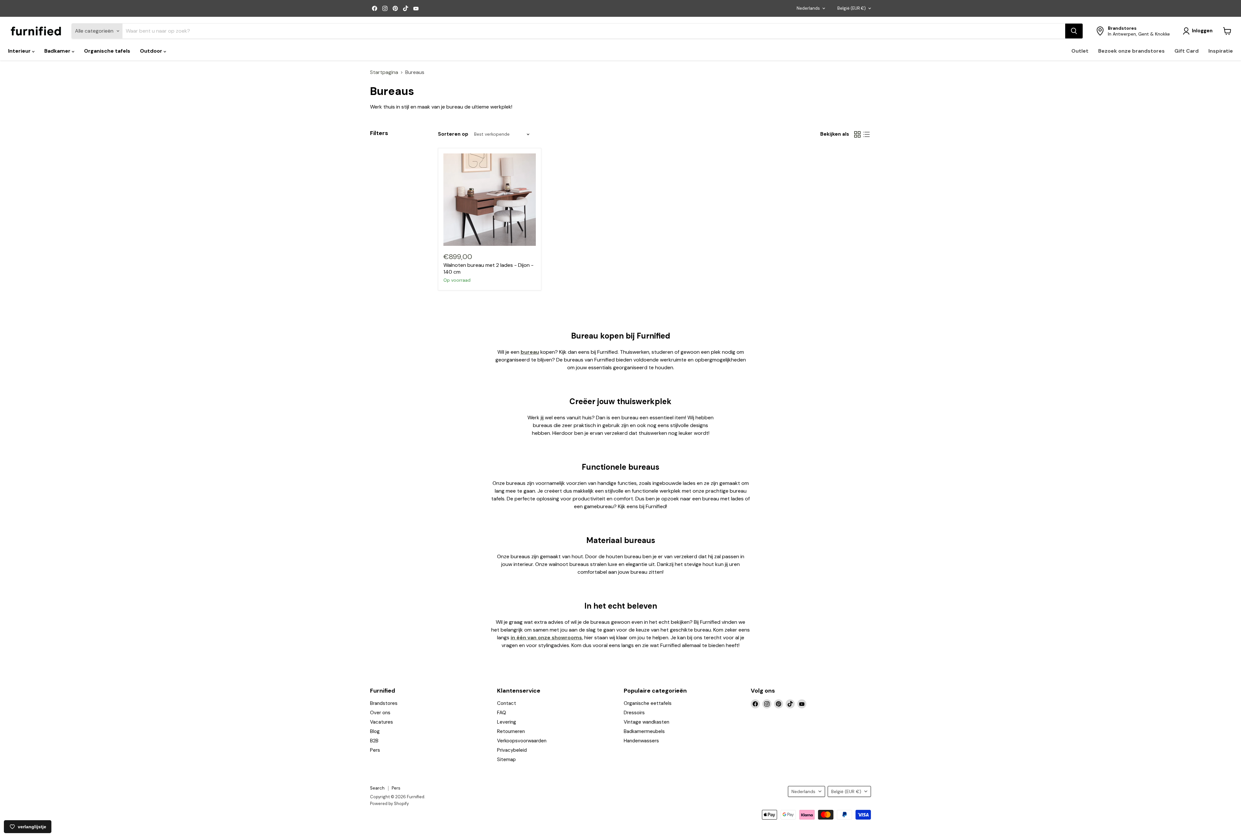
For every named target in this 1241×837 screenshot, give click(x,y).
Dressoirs (634, 712)
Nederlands (808, 8)
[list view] (866, 134)
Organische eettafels (648, 703)
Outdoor (152, 50)
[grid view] (857, 134)
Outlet (1079, 50)
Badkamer (58, 50)
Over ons (380, 712)
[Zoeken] (1074, 31)
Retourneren (511, 731)
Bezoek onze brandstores (1131, 50)
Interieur (20, 50)
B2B (374, 741)
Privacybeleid (512, 750)
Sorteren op (453, 134)
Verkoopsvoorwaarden (521, 741)
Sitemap (506, 759)
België (851, 8)
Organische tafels (107, 50)
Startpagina (384, 72)
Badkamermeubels (644, 731)
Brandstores (384, 703)
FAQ (501, 712)
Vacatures (381, 722)
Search (377, 788)
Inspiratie (1220, 50)
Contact (506, 703)
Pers (375, 750)
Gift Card (1186, 50)
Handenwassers (641, 741)
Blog (375, 731)
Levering (506, 722)
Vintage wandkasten (646, 722)
